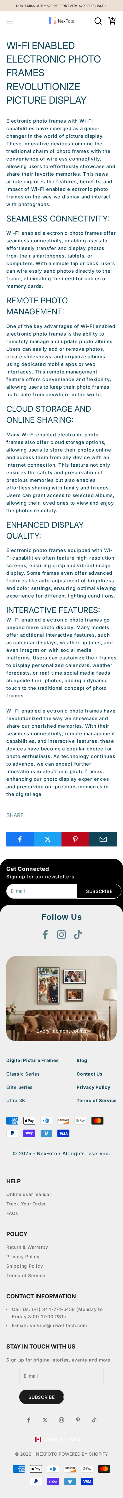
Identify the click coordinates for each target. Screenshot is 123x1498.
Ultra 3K (16, 1100)
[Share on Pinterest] (75, 839)
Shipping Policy (24, 1266)
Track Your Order (26, 1203)
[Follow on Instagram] (61, 934)
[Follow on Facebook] (45, 934)
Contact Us (90, 1073)
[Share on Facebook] (20, 839)
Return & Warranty (27, 1247)
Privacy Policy (93, 1087)
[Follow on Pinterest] (78, 1420)
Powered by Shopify (83, 1454)
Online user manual (28, 1194)
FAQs (12, 1213)
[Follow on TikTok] (78, 934)
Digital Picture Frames (32, 1060)
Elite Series (19, 1087)
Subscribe (99, 891)
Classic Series (23, 1073)
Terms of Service (97, 1100)
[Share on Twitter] (48, 839)
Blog (82, 1060)
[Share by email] (103, 839)
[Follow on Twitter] (45, 1420)
